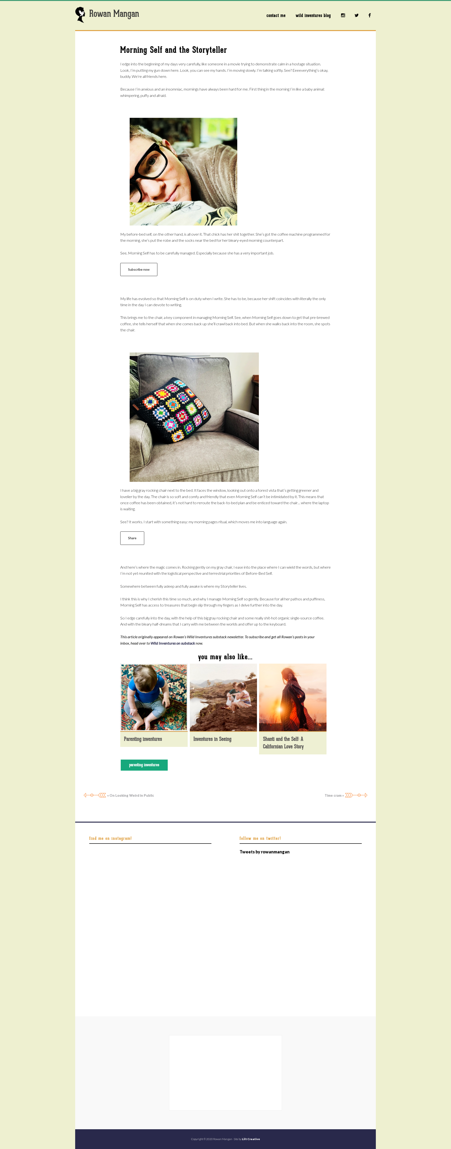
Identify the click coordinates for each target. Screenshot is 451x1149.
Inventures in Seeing (212, 739)
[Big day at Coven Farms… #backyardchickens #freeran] (150, 862)
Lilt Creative (251, 1139)
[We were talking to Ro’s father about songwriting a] (108, 886)
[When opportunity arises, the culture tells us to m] (150, 935)
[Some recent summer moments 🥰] (108, 935)
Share (132, 538)
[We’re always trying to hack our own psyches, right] (108, 911)
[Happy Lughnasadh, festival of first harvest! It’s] (150, 911)
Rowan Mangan (112, 15)
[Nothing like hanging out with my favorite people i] (191, 935)
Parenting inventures (143, 739)
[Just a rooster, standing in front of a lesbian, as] (150, 886)
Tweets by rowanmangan (265, 851)
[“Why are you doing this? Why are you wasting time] (108, 862)
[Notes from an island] (108, 984)
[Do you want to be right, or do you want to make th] (191, 959)
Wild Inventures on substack (173, 643)
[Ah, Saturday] (191, 862)
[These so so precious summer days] (108, 959)
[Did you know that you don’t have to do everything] (191, 886)
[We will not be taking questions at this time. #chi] (191, 911)
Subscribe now (139, 269)
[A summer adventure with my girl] (150, 959)
